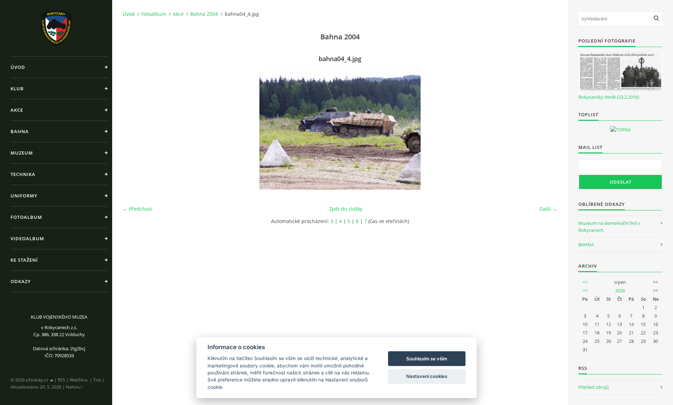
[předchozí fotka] (134, 129)
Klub (17, 88)
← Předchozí (137, 208)
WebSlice (79, 380)
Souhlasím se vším (426, 358)
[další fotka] (546, 129)
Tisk (97, 380)
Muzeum (22, 153)
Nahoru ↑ (75, 387)
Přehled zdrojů (593, 387)
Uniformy (24, 195)
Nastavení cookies (426, 376)
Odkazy (21, 281)
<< (585, 282)
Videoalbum (27, 238)
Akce (17, 110)
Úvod (18, 67)
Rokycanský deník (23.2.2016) (608, 97)
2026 (620, 290)
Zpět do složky (345, 208)
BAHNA (586, 244)
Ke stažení (24, 260)
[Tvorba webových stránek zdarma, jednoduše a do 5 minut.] (51, 380)
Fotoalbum (26, 217)
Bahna (20, 131)
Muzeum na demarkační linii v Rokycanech (609, 226)
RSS (61, 380)
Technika (23, 174)
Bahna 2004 (204, 14)
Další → (548, 208)
